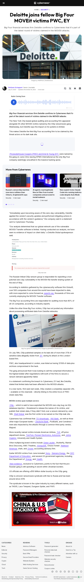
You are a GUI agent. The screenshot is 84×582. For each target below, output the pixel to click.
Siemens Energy (58, 453)
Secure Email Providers (31, 557)
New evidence (16, 464)
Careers (68, 557)
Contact (11, 577)
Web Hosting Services (30, 564)
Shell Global (19, 414)
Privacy (4, 557)
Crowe (30, 449)
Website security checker (50, 560)
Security (8, 198)
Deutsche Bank (41, 422)
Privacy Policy (29, 577)
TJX (58, 432)
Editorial (4, 550)
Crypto (4, 561)
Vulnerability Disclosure (32, 578)
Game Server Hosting (30, 568)
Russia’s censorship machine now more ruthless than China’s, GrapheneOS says (17, 192)
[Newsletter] (81, 571)
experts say (49, 293)
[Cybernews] (42, 3)
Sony (48, 453)
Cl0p (12, 405)
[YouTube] (73, 571)
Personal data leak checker (50, 551)
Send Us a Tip (70, 550)
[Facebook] (56, 571)
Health (39, 459)
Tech (3, 568)
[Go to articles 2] (8, 204)
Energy (29, 459)
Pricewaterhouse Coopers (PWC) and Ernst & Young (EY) (34, 154)
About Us (69, 546)
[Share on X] (70, 88)
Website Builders (28, 561)
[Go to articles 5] (13, 204)
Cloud (4, 564)
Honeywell (41, 446)
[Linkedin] (69, 571)
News (3, 546)
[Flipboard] (77, 571)
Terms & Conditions (41, 577)
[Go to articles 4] (11, 204)
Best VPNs (26, 553)
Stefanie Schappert (15, 87)
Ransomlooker (49, 565)
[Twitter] (52, 571)
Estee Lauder (49, 443)
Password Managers (30, 550)
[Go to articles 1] (6, 204)
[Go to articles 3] (9, 204)
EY (41, 356)
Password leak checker (52, 555)
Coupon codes (49, 568)
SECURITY (44, 10)
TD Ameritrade (42, 419)
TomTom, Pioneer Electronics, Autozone (43, 435)
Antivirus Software (29, 546)
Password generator (51, 546)
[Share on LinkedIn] (80, 88)
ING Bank (55, 419)
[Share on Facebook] (75, 88)
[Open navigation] (4, 3)
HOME (36, 10)
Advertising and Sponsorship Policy (12, 578)
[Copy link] (65, 88)
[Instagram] (60, 571)
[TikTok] (65, 571)
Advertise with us (71, 553)
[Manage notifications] (78, 577)
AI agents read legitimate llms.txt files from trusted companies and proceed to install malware (43, 193)
